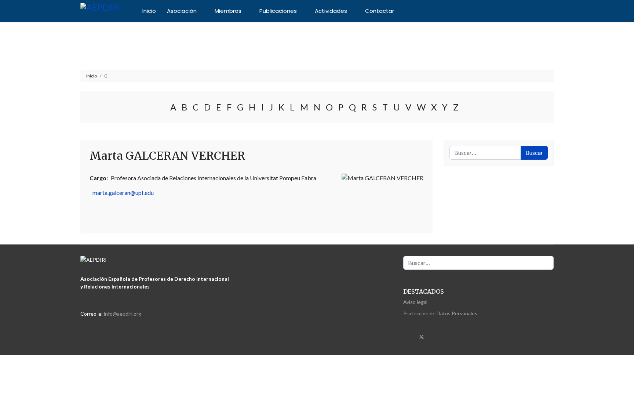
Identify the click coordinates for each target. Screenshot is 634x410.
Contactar (379, 11)
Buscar (534, 152)
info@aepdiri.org (122, 314)
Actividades (331, 11)
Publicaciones (278, 11)
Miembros (228, 11)
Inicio (149, 11)
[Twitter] (421, 336)
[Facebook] (407, 336)
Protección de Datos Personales (440, 313)
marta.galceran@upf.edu (123, 192)
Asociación (182, 11)
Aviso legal (415, 302)
